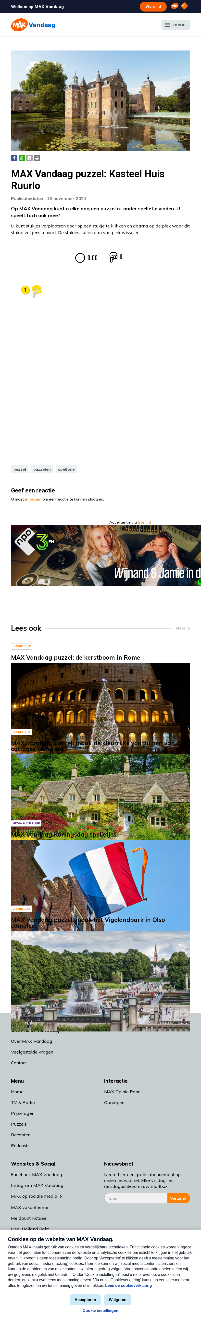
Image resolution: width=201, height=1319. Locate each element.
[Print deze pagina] (37, 158)
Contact (19, 1063)
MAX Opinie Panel (123, 1091)
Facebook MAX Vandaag (36, 1174)
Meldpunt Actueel (29, 1218)
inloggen (33, 499)
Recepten (20, 1135)
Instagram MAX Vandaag (37, 1185)
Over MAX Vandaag (31, 1041)
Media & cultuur (26, 823)
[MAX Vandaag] (33, 25)
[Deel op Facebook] (14, 158)
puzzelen (42, 469)
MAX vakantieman (30, 1207)
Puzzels (19, 1124)
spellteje (66, 469)
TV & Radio (23, 1102)
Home (17, 1091)
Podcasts (20, 1145)
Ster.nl (144, 522)
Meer (181, 628)
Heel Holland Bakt (30, 1229)
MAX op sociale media (34, 1196)
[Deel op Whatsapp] (22, 158)
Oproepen (114, 1102)
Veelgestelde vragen (32, 1052)
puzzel (19, 469)
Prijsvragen (22, 1113)
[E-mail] (29, 158)
